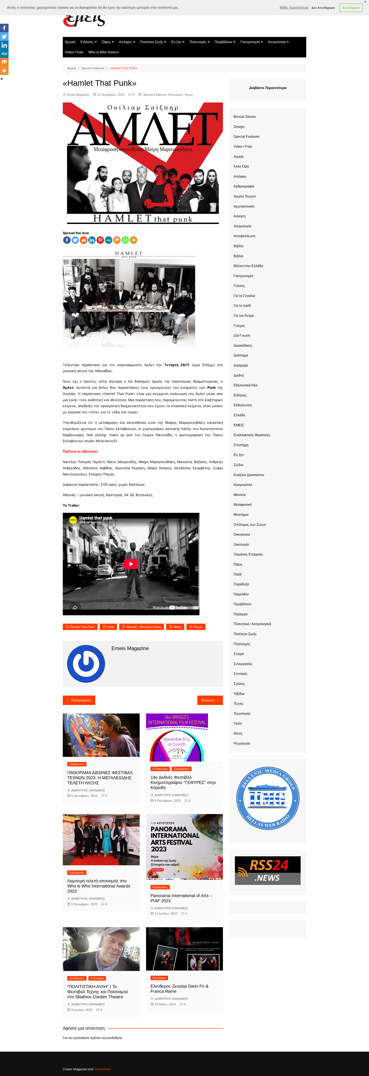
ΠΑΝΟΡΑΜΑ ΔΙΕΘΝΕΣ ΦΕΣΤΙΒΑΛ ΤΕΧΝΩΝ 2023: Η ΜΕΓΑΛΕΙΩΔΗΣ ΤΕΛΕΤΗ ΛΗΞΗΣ (100, 777)
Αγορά (238, 156)
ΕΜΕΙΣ (239, 425)
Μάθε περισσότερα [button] (294, 7)
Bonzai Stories (245, 116)
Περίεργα (240, 614)
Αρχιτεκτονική (244, 206)
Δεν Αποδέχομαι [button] (323, 7)
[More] (133, 240)
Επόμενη (208, 700)
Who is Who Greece (103, 52)
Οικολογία (241, 544)
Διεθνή (239, 375)
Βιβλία (238, 246)
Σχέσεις (239, 684)
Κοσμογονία (243, 485)
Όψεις (106, 42)
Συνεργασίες (181, 768)
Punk (110, 627)
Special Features (154, 94)
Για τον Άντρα (244, 315)
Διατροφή (241, 365)
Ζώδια (238, 465)
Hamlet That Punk (82, 627)
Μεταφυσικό (243, 504)
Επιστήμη (241, 445)
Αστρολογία (277, 42)
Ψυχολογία (242, 743)
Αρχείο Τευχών (245, 196)
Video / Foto (74, 52)
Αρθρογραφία (244, 186)
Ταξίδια (239, 694)
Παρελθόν (241, 594)
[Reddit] (83, 240)
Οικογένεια (242, 534)
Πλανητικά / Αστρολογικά (252, 624)
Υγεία (238, 723)
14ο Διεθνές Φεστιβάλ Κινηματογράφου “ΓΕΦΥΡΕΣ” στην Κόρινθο (183, 782)
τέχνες (198, 627)
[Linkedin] (92, 240)
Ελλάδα (239, 415)
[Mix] (117, 240)
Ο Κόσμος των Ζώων (250, 524)
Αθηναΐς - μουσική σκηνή (143, 627)
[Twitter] (75, 240)
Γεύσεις (239, 286)
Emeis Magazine (78, 94)
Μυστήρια (241, 514)
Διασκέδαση (243, 345)
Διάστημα (241, 355)
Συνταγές (240, 673)
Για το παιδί (242, 305)
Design (239, 127)
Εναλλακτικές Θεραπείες (252, 435)
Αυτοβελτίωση (244, 236)
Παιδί (238, 574)
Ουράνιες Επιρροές (248, 554)
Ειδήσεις (87, 42)
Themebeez (102, 1069)
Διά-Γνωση (242, 335)
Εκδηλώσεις (76, 764)
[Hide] (1, 79)
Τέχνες (188, 94)
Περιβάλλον (223, 42)
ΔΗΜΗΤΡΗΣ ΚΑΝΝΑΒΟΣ (88, 790)
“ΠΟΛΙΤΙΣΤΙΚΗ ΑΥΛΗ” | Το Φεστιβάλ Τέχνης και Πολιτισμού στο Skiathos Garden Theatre (97, 991)
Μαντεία (240, 495)
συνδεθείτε (114, 1038)
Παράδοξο (241, 584)
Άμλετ (177, 627)
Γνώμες (239, 325)
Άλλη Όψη (241, 166)
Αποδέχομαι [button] (351, 7)
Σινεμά (239, 654)
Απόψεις (125, 42)
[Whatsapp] (125, 240)
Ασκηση (240, 216)
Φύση (238, 733)
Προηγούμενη (81, 700)
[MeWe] (108, 240)
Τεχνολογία (242, 713)
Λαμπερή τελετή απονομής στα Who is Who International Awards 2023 (98, 886)
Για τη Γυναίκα (244, 296)
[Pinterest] (100, 240)
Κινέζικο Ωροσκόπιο (249, 475)
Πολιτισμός (198, 42)
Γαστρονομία (250, 42)
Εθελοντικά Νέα (245, 385)
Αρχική (70, 42)
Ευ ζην (176, 42)
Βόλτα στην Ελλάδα (248, 266)
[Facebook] (67, 240)
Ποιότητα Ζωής (151, 42)
